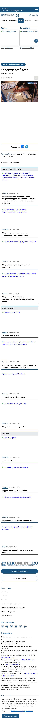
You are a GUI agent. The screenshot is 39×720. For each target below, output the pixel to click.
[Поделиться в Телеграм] (26, 146)
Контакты (4, 600)
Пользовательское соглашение (12, 604)
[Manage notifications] (4, 715)
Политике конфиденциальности (22, 711)
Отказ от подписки (8, 612)
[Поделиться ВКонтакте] (22, 147)
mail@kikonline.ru (27, 660)
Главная (4, 20)
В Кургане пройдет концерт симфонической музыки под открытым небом (18, 299)
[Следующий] (36, 41)
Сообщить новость (19, 578)
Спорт (3, 547)
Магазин (4, 592)
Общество (5, 193)
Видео (21, 20)
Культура (4, 293)
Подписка (28, 20)
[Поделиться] (36, 78)
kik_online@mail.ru (13, 664)
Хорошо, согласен (10, 716)
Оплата (3, 596)
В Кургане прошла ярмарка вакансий (17, 520)
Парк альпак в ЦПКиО (10, 335)
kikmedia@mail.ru (7, 657)
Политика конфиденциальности (13, 608)
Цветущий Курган (9, 461)
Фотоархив (12, 20)
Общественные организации (13, 64)
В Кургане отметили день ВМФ (14, 427)
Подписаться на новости (19, 571)
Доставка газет (6, 616)
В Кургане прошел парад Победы (15, 491)
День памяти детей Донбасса (13, 397)
